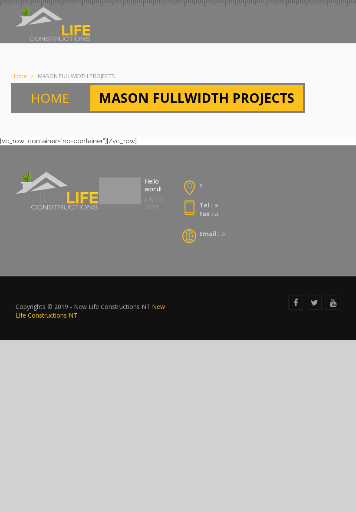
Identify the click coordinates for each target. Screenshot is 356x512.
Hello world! (153, 185)
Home (19, 76)
